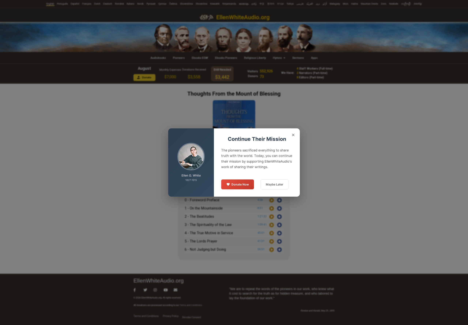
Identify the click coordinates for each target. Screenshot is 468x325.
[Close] (293, 135)
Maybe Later (274, 184)
